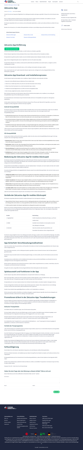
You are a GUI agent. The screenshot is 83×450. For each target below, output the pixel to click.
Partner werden (7, 422)
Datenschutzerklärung (21, 422)
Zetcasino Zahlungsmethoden (30, 37)
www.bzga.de (48, 436)
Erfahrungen (10, 5)
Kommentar (6, 376)
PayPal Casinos (33, 422)
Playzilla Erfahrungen (46, 420)
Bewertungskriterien (21, 420)
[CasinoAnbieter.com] (10, 1)
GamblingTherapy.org (55, 436)
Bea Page (10, 11)
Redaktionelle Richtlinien (22, 418)
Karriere (6, 420)
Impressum (6, 424)
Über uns (6, 418)
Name (5, 385)
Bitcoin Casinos (33, 418)
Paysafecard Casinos (34, 424)
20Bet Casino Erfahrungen (47, 418)
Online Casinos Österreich (66, 29)
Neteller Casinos (33, 420)
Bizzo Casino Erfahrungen (47, 427)
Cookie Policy (19, 424)
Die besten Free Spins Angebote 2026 (68, 17)
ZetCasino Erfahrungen (11, 34)
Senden (56, 391)
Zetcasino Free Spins (10, 37)
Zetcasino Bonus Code (28, 34)
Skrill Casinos (32, 426)
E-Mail (34, 385)
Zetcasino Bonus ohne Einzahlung (48, 34)
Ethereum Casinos (33, 428)
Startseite (6, 5)
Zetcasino (15, 5)
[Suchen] (78, 1)
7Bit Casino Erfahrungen (47, 425)
